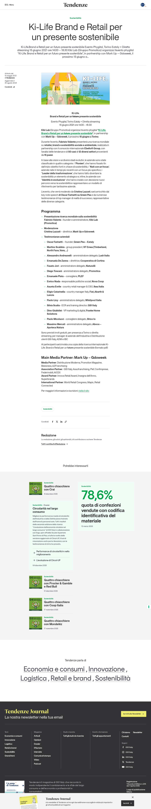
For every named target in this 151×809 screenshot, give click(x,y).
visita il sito (83, 390)
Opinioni (37, 740)
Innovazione (106, 669)
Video (36, 760)
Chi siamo (126, 732)
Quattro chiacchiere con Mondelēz (57, 622)
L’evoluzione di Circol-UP (48, 560)
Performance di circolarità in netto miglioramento (52, 553)
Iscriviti (126, 803)
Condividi (8, 87)
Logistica (33, 678)
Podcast (37, 764)
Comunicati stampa (42, 756)
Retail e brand (71, 678)
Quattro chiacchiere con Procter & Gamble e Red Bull (58, 583)
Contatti (125, 736)
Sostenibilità (47, 409)
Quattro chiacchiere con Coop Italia (57, 603)
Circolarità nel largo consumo (45, 510)
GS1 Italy (129, 747)
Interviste (38, 752)
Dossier (37, 744)
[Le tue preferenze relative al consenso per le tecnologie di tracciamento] (149, 607)
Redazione (10, 78)
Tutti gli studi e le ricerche (73, 736)
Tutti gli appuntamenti (101, 736)
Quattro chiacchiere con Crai (57, 488)
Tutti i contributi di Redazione (53, 444)
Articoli (37, 736)
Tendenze (130, 762)
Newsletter (137, 732)
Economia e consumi (54, 669)
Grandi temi (10, 756)
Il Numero (38, 748)
